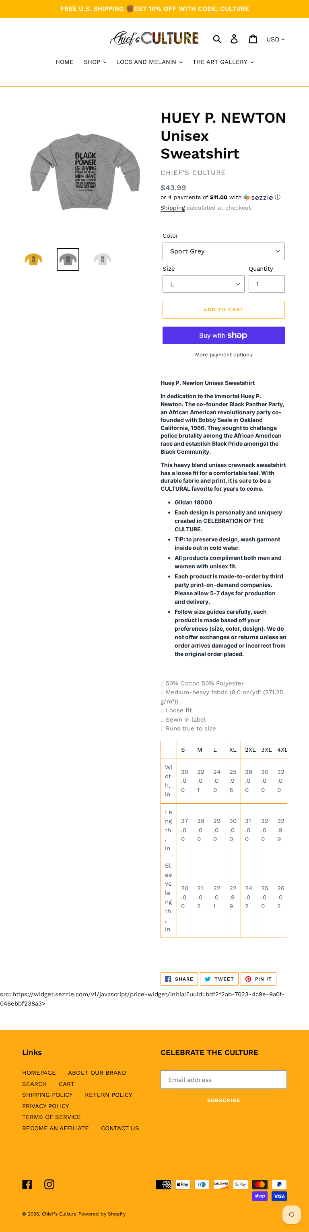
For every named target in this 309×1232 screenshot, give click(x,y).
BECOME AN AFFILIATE (55, 1128)
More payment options (223, 355)
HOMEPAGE (39, 1072)
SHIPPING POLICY (47, 1094)
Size (169, 268)
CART (66, 1084)
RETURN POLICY (108, 1094)
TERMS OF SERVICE (51, 1117)
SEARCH (34, 1084)
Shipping (173, 207)
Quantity (261, 268)
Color (170, 235)
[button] (224, 197)
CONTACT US (120, 1128)
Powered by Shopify (102, 1214)
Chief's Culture (59, 1214)
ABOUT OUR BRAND (97, 1072)
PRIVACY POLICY (45, 1106)
